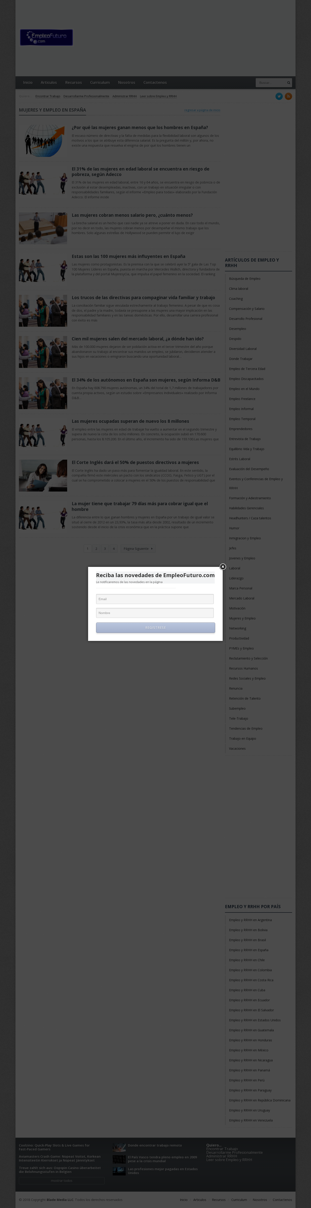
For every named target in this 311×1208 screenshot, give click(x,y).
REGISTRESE (155, 627)
